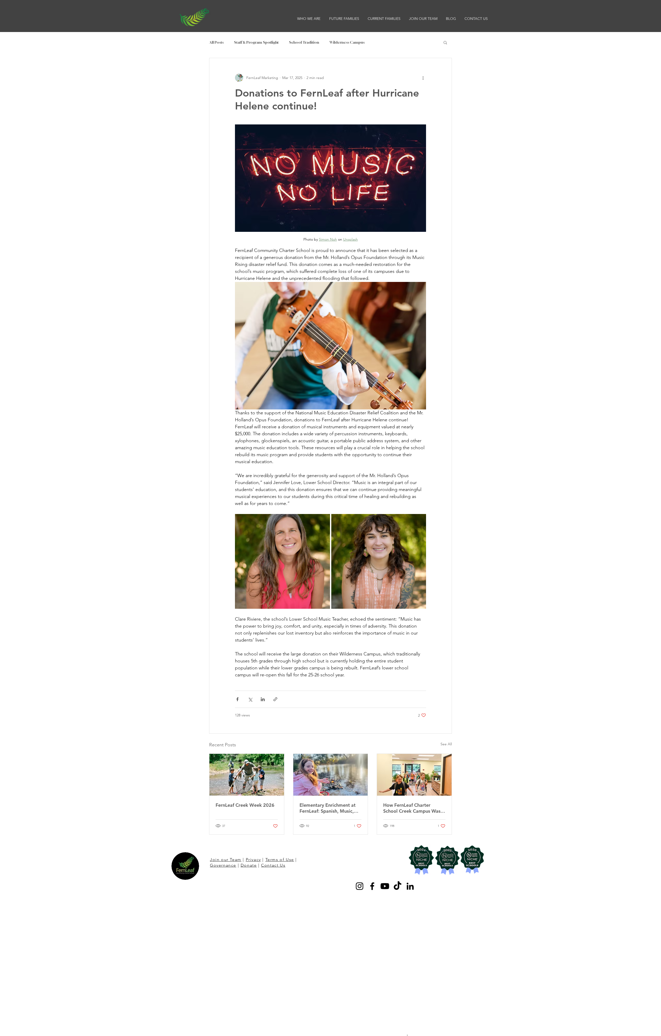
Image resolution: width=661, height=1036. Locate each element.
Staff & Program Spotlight (256, 42)
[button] (309, 19)
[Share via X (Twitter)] (250, 699)
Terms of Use (279, 859)
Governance (223, 865)
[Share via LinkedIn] (262, 699)
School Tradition (304, 42)
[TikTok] (397, 886)
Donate (249, 865)
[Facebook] (372, 886)
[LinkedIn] (410, 886)
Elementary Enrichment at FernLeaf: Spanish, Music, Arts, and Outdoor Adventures (328, 808)
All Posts (216, 42)
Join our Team (225, 859)
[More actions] (423, 78)
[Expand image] (282, 561)
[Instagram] (360, 886)
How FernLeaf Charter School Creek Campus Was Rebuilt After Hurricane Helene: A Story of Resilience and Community (414, 808)
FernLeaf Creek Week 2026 (245, 805)
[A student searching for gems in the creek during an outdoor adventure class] (330, 775)
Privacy (253, 859)
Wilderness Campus (347, 42)
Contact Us (273, 865)
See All (446, 744)
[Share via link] (275, 699)
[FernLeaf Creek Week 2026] (246, 775)
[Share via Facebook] (237, 699)
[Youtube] (385, 886)
